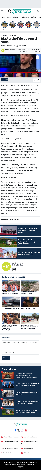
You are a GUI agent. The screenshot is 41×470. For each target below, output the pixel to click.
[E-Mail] (14, 269)
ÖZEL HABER (6, 17)
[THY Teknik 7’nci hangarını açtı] (11, 302)
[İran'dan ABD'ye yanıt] (30, 302)
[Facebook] (15, 430)
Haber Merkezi (17, 265)
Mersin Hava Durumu (30, 437)
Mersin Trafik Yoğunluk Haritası (29, 442)
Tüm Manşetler (28, 448)
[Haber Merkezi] (6, 266)
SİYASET (16, 17)
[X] (18, 430)
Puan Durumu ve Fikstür (10, 448)
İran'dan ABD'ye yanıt (28, 308)
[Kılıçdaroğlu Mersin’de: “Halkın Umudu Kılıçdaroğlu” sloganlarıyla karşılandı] (11, 318)
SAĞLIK (33, 17)
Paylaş (6, 79)
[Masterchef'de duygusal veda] (20, 65)
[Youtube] (25, 430)
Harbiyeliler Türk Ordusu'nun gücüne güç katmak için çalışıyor (29, 327)
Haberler (4, 35)
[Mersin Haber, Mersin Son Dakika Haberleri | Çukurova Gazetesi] (19, 11)
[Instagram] (22, 430)
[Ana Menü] (2, 11)
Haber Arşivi (27, 453)
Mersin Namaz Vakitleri (11, 441)
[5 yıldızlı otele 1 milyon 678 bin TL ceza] (30, 285)
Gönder (6, 358)
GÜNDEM (25, 17)
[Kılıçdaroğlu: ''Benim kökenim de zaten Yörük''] (11, 285)
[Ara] (38, 11)
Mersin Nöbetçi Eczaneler (12, 437)
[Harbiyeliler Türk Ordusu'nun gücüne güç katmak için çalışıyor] (30, 318)
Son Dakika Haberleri (9, 453)
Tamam (20, 467)
